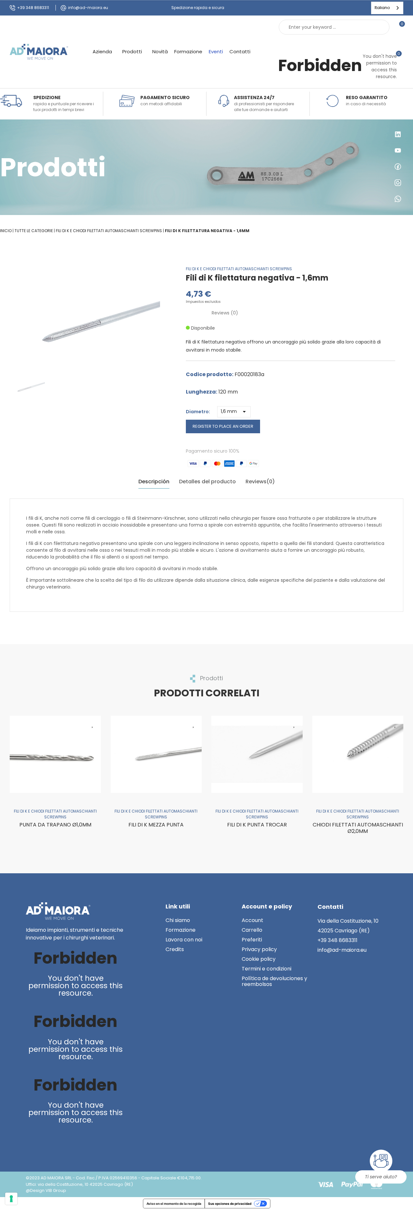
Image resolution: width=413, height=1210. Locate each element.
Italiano (382, 8)
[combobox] (387, 8)
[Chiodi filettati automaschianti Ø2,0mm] (358, 754)
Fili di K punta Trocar (257, 824)
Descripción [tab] (153, 481)
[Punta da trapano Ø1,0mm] (55, 754)
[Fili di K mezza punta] (156, 754)
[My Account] (400, 43)
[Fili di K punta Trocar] (257, 754)
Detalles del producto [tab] (207, 481)
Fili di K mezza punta (156, 824)
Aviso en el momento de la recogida (173, 1203)
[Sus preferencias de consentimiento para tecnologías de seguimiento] (11, 1199)
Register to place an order (223, 426)
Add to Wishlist (93, 724)
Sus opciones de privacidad (229, 1203)
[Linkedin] (32, 1142)
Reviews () (225, 313)
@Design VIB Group (46, 1190)
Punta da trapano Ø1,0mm (55, 824)
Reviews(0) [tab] (260, 481)
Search (379, 27)
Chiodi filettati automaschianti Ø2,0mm (358, 828)
